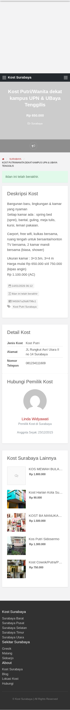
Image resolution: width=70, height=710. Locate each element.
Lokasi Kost (10, 678)
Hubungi (7, 683)
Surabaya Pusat (13, 623)
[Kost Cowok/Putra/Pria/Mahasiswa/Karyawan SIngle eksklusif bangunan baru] (16, 569)
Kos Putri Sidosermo (44, 539)
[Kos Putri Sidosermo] (16, 545)
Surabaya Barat (13, 618)
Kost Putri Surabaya (25, 306)
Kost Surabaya (19, 77)
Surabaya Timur (13, 632)
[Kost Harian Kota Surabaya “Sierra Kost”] (16, 499)
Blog (5, 674)
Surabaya (37, 123)
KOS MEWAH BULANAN (47, 469)
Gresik (6, 648)
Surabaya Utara (13, 637)
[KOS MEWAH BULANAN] (16, 475)
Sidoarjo (7, 658)
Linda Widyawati (35, 419)
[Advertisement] (35, 36)
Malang (7, 653)
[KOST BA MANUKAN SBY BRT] (16, 522)
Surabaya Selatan (14, 627)
